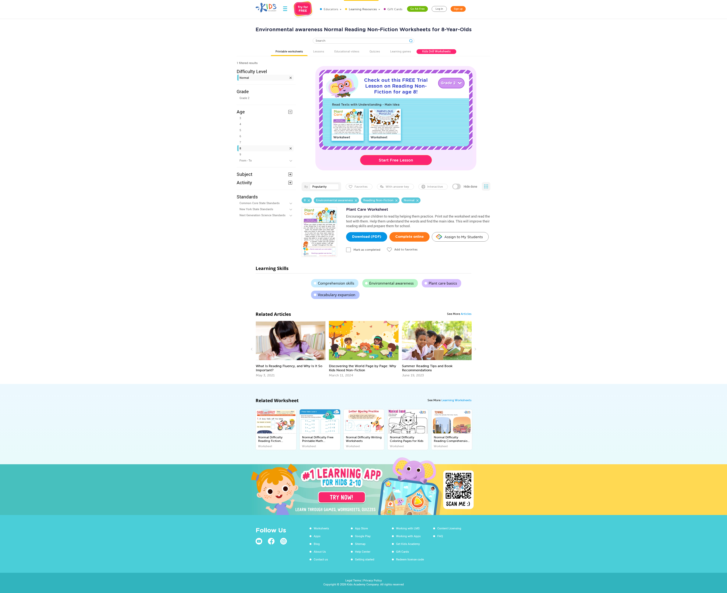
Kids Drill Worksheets (436, 51)
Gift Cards (394, 9)
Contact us (321, 559)
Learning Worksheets (456, 400)
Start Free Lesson (396, 160)
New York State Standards (256, 209)
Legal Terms (353, 580)
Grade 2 (244, 98)
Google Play (363, 536)
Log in (439, 8)
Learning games (400, 51)
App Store (361, 528)
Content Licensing (449, 528)
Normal (244, 78)
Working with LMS (408, 528)
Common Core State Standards (259, 203)
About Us (320, 551)
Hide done (470, 186)
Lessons (318, 51)
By (306, 186)
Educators (330, 9)
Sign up (458, 8)
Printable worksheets (289, 51)
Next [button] (475, 349)
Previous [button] (252, 349)
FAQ (440, 536)
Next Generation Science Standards (262, 215)
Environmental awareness (391, 283)
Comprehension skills (336, 283)
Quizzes (375, 51)
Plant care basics (443, 283)
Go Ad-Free (417, 8)
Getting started (364, 559)
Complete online (409, 237)
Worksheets (321, 528)
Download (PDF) (366, 237)
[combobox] (324, 187)
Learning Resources (362, 9)
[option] (290, 349)
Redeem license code (410, 559)
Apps (317, 536)
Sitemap (360, 544)
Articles (466, 314)
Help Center (362, 551)
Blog (317, 544)
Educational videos (346, 51)
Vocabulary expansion (336, 294)
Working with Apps (408, 536)
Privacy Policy (372, 580)
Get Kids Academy (408, 544)
